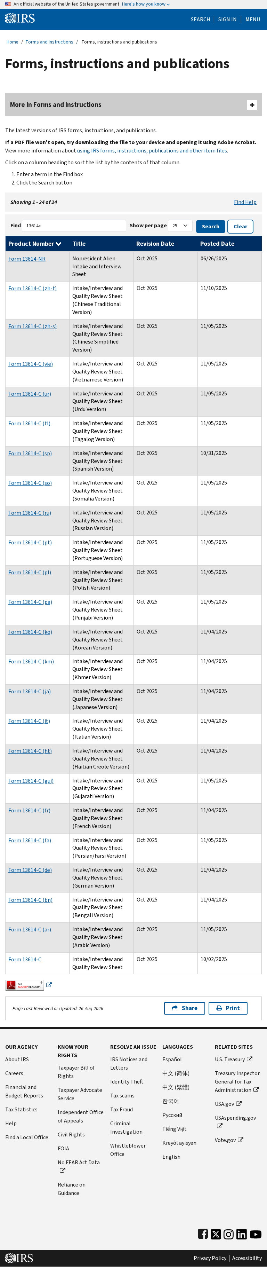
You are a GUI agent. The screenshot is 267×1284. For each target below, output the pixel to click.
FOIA (63, 1148)
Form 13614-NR (27, 258)
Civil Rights (71, 1134)
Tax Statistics (21, 1109)
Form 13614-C (24, 959)
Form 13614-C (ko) (30, 632)
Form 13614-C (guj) (31, 781)
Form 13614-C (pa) (30, 602)
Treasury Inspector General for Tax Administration (237, 1082)
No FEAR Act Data (79, 1162)
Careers (14, 1073)
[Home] (20, 18)
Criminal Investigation (126, 1127)
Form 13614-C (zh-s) (32, 326)
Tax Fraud (121, 1109)
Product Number (31, 243)
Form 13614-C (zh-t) (32, 288)
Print (233, 1008)
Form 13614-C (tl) (29, 423)
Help (11, 1123)
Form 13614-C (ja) (29, 691)
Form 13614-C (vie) (30, 364)
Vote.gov (225, 1140)
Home (12, 42)
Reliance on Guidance (72, 1189)
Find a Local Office (26, 1137)
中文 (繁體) (175, 1087)
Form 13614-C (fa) (29, 840)
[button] (227, 19)
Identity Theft (127, 1081)
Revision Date (155, 243)
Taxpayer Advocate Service (80, 1094)
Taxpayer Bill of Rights (76, 1072)
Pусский (172, 1115)
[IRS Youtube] (256, 1232)
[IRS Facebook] (203, 1232)
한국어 (170, 1101)
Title (79, 243)
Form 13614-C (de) (30, 870)
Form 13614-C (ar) (29, 929)
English (171, 1156)
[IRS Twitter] (216, 1232)
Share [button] (189, 1008)
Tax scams (122, 1095)
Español (172, 1059)
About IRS (17, 1059)
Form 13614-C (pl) (29, 572)
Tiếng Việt (174, 1129)
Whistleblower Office (128, 1150)
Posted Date (217, 243)
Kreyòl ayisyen (179, 1143)
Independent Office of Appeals (81, 1116)
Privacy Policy (210, 1258)
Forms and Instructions (49, 42)
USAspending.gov (235, 1117)
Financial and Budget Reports (24, 1091)
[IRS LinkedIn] (241, 1232)
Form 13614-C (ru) (29, 513)
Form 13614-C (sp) (30, 453)
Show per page (148, 225)
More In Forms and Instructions (56, 104)
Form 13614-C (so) (30, 483)
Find (15, 225)
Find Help (245, 202)
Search (200, 19)
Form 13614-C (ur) (29, 393)
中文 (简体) (175, 1073)
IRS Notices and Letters (128, 1063)
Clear (240, 226)
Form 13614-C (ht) (30, 751)
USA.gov (224, 1104)
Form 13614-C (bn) (30, 900)
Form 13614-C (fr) (29, 810)
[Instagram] (229, 1232)
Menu (252, 19)
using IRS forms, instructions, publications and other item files (152, 150)
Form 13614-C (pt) (30, 542)
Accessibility (247, 1258)
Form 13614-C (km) (31, 661)
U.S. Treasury (230, 1059)
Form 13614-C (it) (29, 721)
